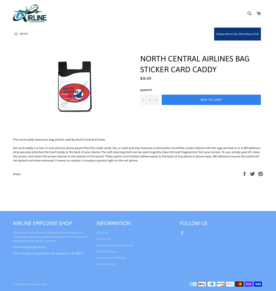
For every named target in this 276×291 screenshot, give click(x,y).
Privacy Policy (105, 264)
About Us (102, 232)
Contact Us (103, 239)
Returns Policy (106, 251)
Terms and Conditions (111, 258)
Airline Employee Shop (34, 284)
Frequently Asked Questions (115, 245)
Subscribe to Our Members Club (237, 34)
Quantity (146, 90)
